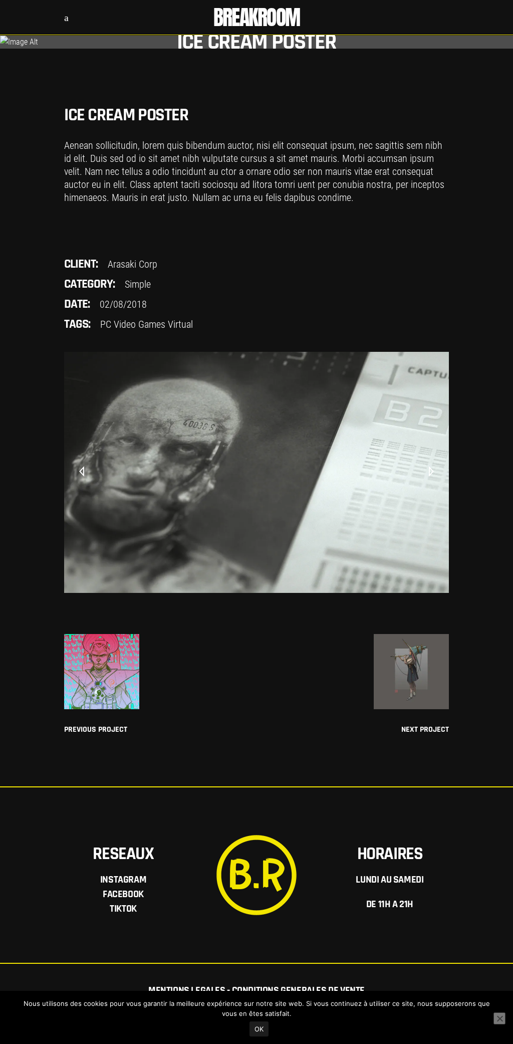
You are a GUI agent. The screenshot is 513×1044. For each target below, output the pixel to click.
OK (259, 1029)
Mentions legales (186, 990)
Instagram (123, 879)
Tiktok (123, 908)
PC (105, 324)
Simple (138, 284)
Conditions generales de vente (298, 990)
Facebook (123, 894)
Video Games (139, 324)
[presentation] (81, 472)
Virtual (180, 324)
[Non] (499, 1018)
